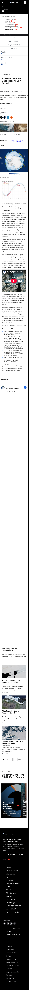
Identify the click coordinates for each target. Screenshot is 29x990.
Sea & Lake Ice (4, 147)
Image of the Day (14, 45)
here (25, 325)
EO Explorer (13, 48)
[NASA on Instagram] (8, 923)
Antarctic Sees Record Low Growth (13, 346)
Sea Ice (12, 333)
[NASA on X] (11, 923)
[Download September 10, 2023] (25, 388)
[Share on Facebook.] (4, 117)
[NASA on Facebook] (4, 923)
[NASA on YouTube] (14, 923)
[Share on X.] (1, 117)
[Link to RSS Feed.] (11, 117)
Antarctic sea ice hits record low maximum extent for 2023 (12, 352)
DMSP (12, 140)
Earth (14, 38)
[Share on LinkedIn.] (8, 117)
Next (19, 759)
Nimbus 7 (13, 141)
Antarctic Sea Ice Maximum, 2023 (12, 340)
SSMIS (21, 140)
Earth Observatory (13, 41)
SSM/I (17, 140)
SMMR (19, 141)
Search (14, 68)
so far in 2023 (17, 294)
